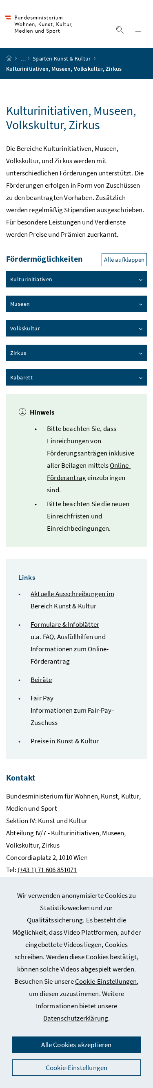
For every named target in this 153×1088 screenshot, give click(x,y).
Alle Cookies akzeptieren (76, 1044)
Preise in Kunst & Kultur (65, 740)
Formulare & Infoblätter (65, 624)
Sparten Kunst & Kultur (62, 58)
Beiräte (41, 679)
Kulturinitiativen (31, 279)
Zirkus (18, 353)
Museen (20, 303)
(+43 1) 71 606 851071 (47, 869)
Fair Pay (42, 697)
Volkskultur (25, 328)
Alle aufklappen (124, 259)
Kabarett (21, 377)
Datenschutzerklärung (76, 1018)
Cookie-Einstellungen (106, 981)
